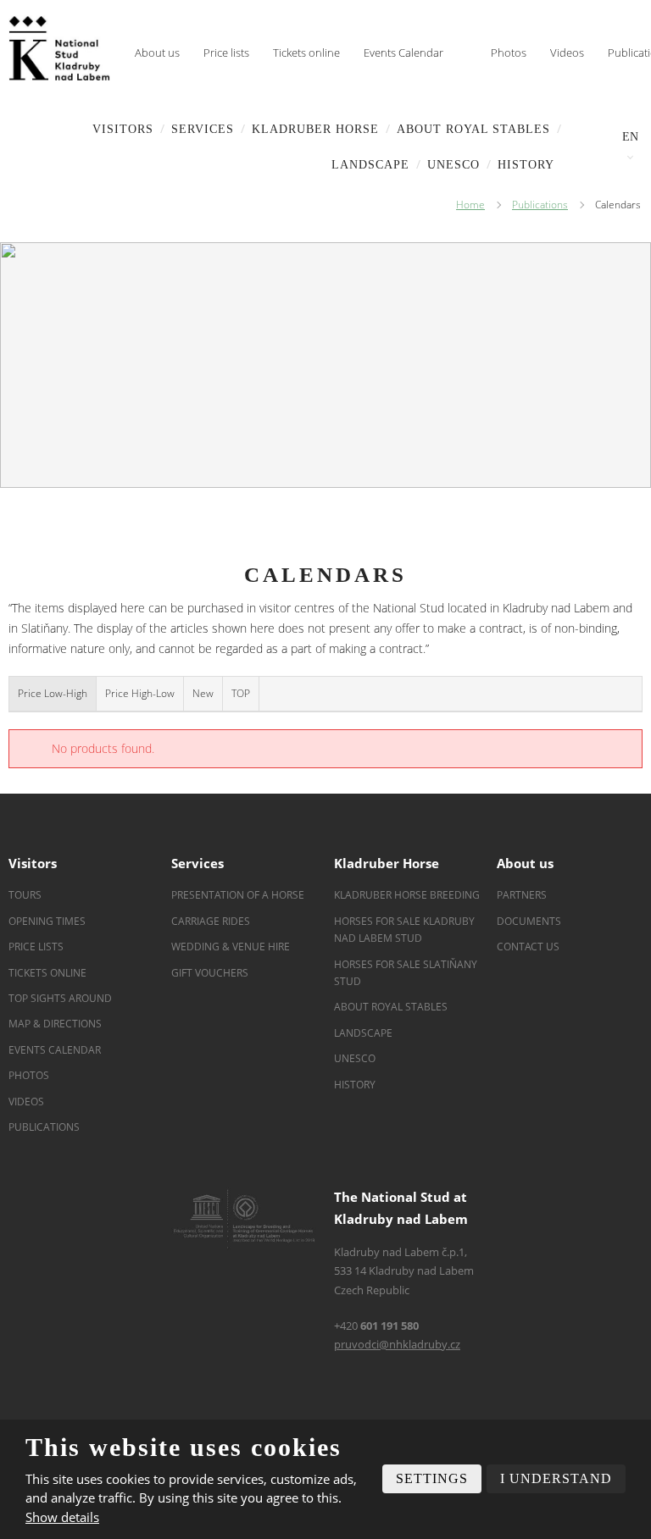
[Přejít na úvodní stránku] (59, 47)
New (203, 693)
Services (202, 129)
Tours (25, 895)
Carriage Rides (210, 921)
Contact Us (528, 946)
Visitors (122, 129)
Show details (62, 1517)
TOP (240, 693)
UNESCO (453, 164)
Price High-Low (140, 693)
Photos (508, 52)
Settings (432, 1478)
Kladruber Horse (315, 129)
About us (157, 52)
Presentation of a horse (237, 895)
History (526, 164)
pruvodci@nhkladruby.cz (397, 1344)
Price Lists (36, 946)
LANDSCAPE (370, 164)
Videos (567, 52)
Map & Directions (55, 1023)
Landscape (363, 1033)
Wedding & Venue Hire (230, 946)
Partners (522, 895)
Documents (529, 921)
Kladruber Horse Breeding (407, 895)
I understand (556, 1478)
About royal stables (473, 129)
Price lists (226, 52)
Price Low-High (52, 693)
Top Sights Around (60, 998)
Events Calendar (403, 52)
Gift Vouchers (209, 973)
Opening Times (47, 921)
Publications (44, 1127)
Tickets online (306, 52)
